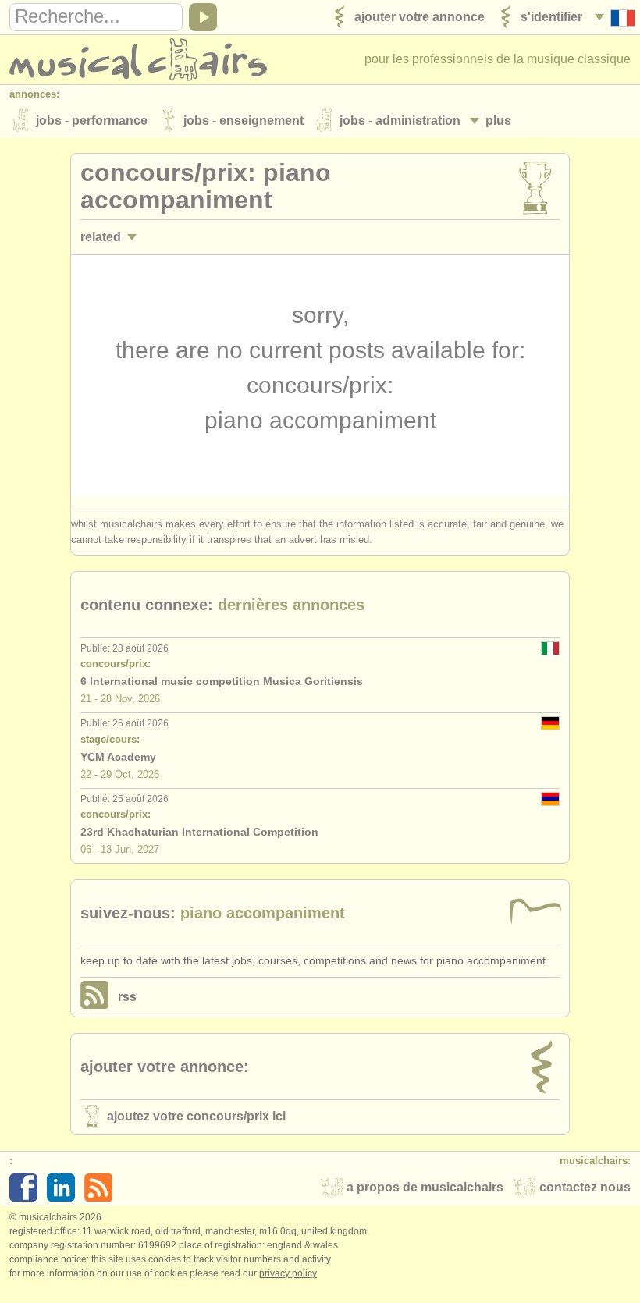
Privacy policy (288, 1273)
